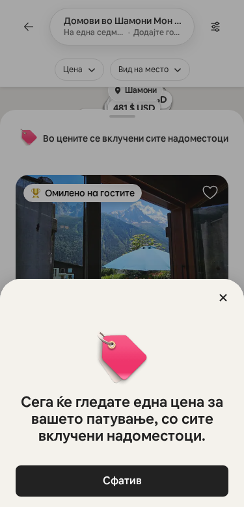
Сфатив (122, 481)
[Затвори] (223, 297)
